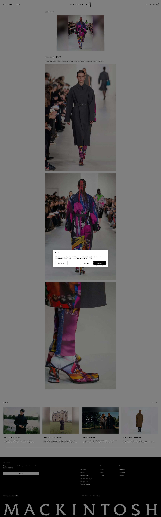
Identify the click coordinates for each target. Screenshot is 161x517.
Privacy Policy (87, 258)
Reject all (87, 263)
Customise (61, 263)
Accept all (100, 263)
